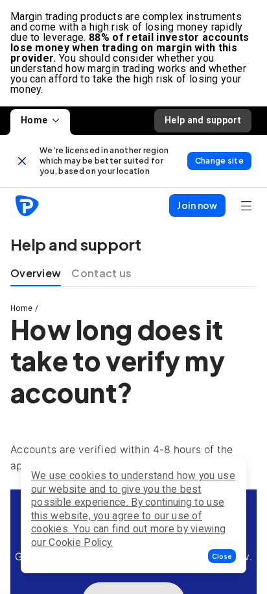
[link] (22, 160)
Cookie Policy (80, 542)
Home (34, 120)
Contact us (101, 273)
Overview (35, 273)
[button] (222, 556)
